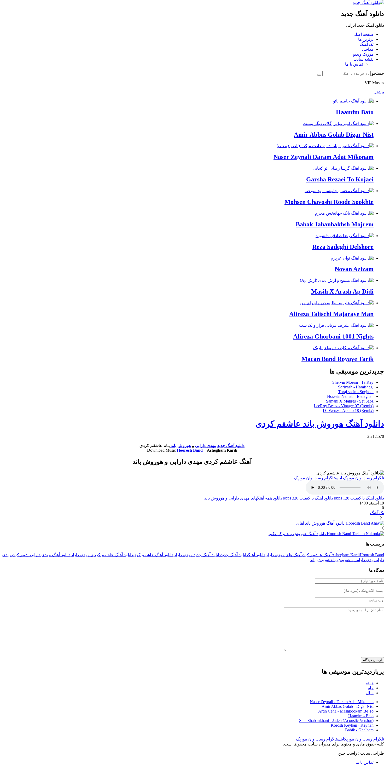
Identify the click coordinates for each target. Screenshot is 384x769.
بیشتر (379, 92)
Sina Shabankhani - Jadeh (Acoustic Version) (336, 720)
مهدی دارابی (205, 445)
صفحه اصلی (363, 34)
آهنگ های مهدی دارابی (283, 555)
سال (370, 693)
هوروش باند (180, 445)
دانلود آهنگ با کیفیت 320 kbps (307, 498)
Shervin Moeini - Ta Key (353, 382)
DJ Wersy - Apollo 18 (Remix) (348, 410)
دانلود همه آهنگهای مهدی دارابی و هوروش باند (243, 498)
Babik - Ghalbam (359, 730)
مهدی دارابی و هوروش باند (353, 560)
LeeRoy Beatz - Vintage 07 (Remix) (344, 406)
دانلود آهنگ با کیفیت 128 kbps (358, 498)
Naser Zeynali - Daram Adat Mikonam (342, 701)
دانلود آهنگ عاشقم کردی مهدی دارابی (102, 555)
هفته (370, 683)
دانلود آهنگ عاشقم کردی (153, 555)
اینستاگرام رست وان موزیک (318, 478)
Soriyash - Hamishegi (356, 387)
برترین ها (366, 39)
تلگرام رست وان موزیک (363, 478)
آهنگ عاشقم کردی (316, 555)
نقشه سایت (363, 59)
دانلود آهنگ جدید (231, 445)
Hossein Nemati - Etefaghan (350, 396)
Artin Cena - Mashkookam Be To (346, 711)
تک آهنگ (367, 44)
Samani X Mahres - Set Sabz (350, 401)
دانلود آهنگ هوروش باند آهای (321, 523)
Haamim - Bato (361, 716)
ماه (371, 688)
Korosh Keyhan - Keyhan (352, 725)
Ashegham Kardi (345, 555)
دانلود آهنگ (256, 555)
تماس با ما (354, 64)
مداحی (368, 49)
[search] (319, 75)
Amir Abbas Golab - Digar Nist (348, 706)
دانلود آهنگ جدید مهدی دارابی (197, 555)
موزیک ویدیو (363, 54)
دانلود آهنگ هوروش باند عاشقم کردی (319, 423)
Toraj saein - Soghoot (356, 391)
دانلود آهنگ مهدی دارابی (51, 555)
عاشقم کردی (22, 555)
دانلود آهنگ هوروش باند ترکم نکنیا (298, 533)
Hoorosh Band (190, 450)
